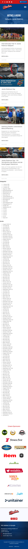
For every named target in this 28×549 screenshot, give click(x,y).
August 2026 (6, 224)
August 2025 (6, 239)
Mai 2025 (5, 243)
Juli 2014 (5, 415)
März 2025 (5, 247)
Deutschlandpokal (7, 190)
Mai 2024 (5, 262)
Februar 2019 (6, 344)
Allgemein (5, 189)
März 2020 (5, 325)
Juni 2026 (5, 227)
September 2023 (7, 271)
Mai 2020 (5, 324)
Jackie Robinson (7, 196)
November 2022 (7, 286)
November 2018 (6, 348)
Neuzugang (5, 199)
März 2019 (5, 342)
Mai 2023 (5, 277)
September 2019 (7, 333)
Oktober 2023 (6, 269)
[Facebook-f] (12, 519)
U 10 (4, 208)
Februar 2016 (6, 397)
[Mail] (11, 2)
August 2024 (6, 257)
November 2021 (6, 303)
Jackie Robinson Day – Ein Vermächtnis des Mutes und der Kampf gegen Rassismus (12, 162)
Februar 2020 (6, 327)
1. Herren (5, 184)
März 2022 (5, 297)
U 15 (4, 211)
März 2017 (5, 377)
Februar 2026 (6, 231)
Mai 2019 (5, 339)
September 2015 (7, 400)
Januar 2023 (6, 283)
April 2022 (5, 295)
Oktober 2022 (6, 287)
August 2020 (6, 321)
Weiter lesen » (5, 56)
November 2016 (6, 383)
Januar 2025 (6, 250)
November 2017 (6, 365)
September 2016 (7, 386)
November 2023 (7, 268)
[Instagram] (4, 2)
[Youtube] (16, 519)
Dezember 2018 (6, 347)
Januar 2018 (6, 363)
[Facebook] (2, 2)
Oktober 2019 (6, 331)
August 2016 (6, 388)
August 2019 (6, 335)
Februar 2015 (6, 410)
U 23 (4, 214)
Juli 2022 (5, 291)
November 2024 (7, 253)
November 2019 (6, 330)
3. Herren (5, 187)
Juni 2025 (5, 242)
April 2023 (5, 278)
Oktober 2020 (6, 318)
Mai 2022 (5, 294)
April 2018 (5, 359)
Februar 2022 (6, 298)
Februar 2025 (6, 248)
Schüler (4, 205)
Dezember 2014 (6, 412)
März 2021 (5, 313)
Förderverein (6, 193)
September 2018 (7, 351)
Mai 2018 (5, 357)
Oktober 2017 (6, 366)
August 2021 (6, 307)
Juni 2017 (5, 372)
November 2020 (7, 316)
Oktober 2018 (6, 350)
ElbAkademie (6, 192)
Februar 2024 (6, 265)
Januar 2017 (6, 380)
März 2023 (5, 280)
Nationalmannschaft (7, 198)
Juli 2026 (5, 225)
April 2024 (5, 263)
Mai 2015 (5, 406)
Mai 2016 (5, 392)
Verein (4, 217)
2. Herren (5, 185)
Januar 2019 (6, 345)
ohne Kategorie (6, 202)
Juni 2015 (5, 404)
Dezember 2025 (7, 234)
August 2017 (6, 369)
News (4, 201)
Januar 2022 (6, 300)
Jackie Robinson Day (8, 89)
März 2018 (5, 360)
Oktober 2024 (6, 254)
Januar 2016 (6, 398)
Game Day (5, 195)
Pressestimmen (6, 204)
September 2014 (7, 413)
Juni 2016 (5, 391)
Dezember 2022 (7, 284)
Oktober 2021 (6, 304)
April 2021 (5, 312)
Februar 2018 (6, 362)
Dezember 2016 (6, 382)
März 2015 (5, 409)
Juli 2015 (5, 403)
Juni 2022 (5, 292)
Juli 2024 (5, 259)
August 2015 (6, 401)
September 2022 (7, 289)
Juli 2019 (5, 336)
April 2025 (5, 245)
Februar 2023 (6, 281)
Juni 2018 (5, 356)
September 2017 (7, 368)
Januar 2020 (6, 328)
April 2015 (5, 407)
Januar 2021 (6, 315)
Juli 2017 (5, 371)
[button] (25, 7)
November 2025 (7, 236)
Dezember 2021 (6, 301)
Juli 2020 (5, 322)
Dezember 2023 (7, 266)
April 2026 (5, 228)
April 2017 (5, 375)
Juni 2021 (5, 310)
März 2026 (5, 230)
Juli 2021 (5, 309)
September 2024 (7, 256)
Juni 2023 (5, 275)
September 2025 (7, 237)
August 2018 (6, 353)
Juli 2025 (5, 240)
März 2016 (5, 395)
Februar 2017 (6, 379)
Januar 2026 (6, 233)
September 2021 (7, 306)
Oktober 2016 (6, 385)
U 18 (4, 213)
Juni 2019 (5, 338)
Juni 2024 (5, 260)
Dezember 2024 (7, 251)
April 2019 (5, 341)
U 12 (4, 210)
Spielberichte (6, 207)
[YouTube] (7, 2)
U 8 (4, 216)
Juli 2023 (5, 274)
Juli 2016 (5, 389)
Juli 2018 (5, 354)
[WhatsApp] (9, 2)
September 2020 (7, 319)
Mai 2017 (5, 374)
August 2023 (6, 272)
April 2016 (5, 394)
